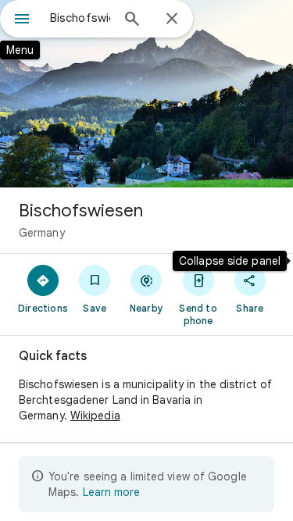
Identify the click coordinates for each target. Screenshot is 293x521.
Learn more (111, 492)
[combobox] (80, 18)
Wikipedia (95, 416)
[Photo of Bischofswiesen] (146, 93)
